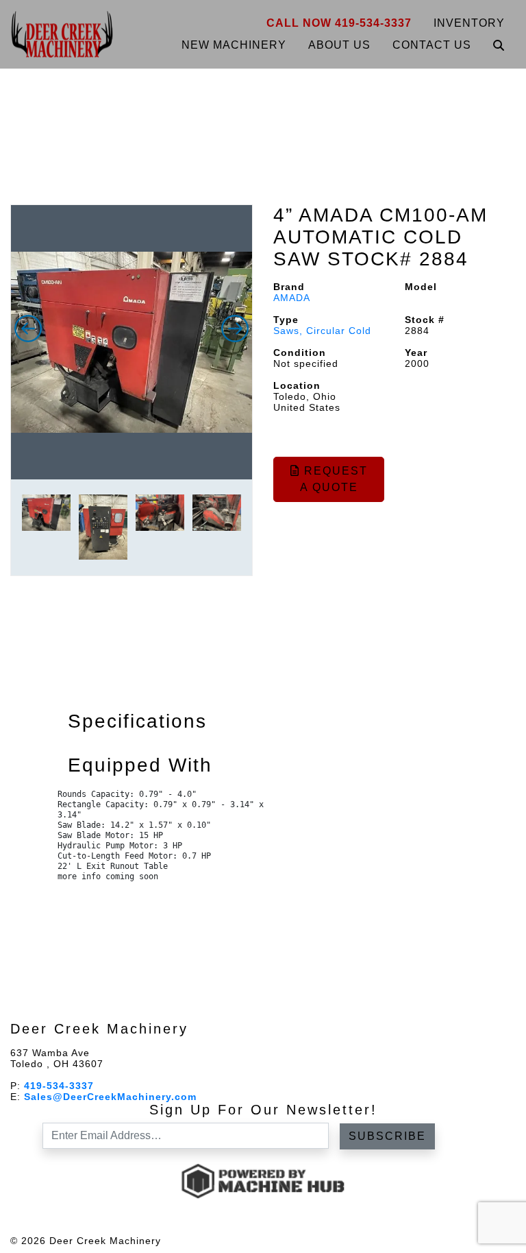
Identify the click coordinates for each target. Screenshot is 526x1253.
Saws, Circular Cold (322, 330)
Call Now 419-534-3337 (339, 23)
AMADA (291, 297)
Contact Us (431, 45)
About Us (339, 45)
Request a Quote (334, 479)
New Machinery (233, 45)
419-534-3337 (59, 1085)
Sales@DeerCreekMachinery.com (110, 1096)
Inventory (469, 23)
